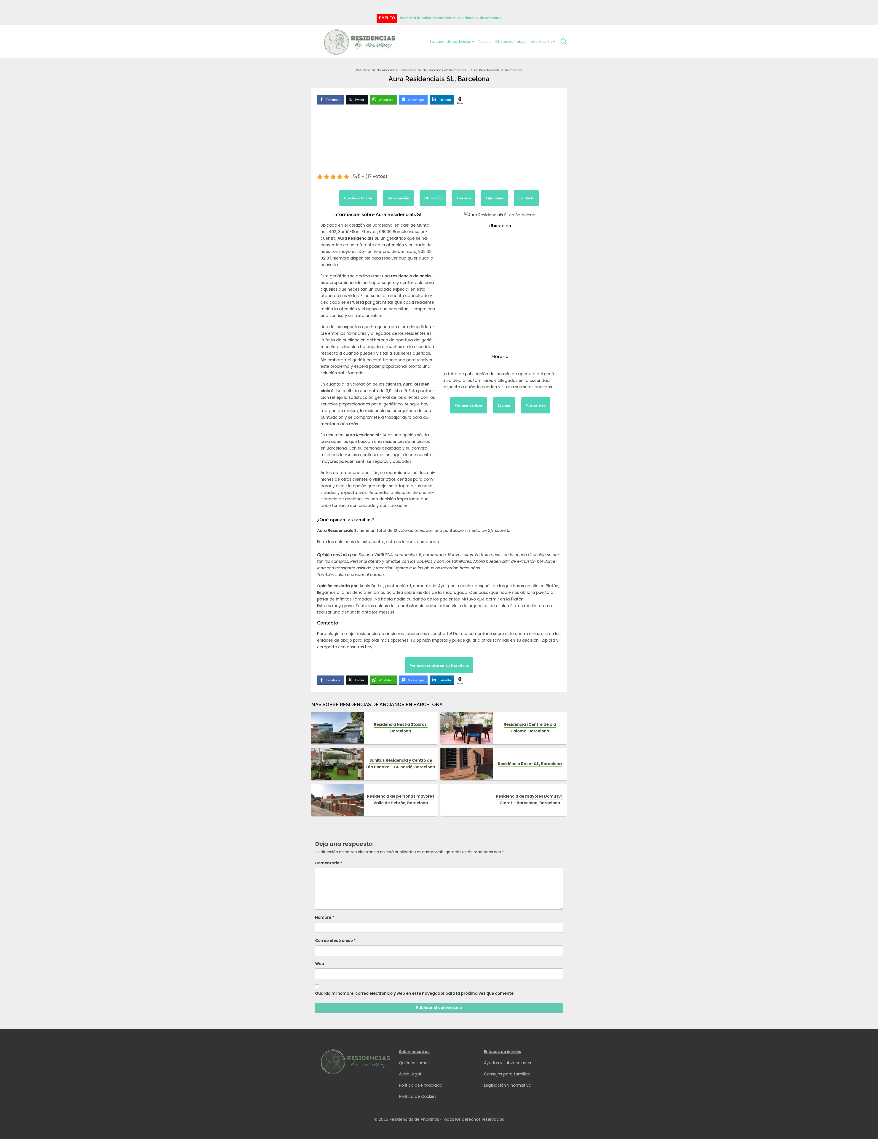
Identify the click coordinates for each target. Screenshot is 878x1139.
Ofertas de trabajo (511, 41)
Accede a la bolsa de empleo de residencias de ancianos (450, 18)
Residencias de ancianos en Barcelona (434, 70)
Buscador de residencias (450, 41)
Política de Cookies (417, 1096)
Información (398, 198)
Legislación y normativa (507, 1085)
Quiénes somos (414, 1063)
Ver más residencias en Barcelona (439, 665)
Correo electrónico (335, 940)
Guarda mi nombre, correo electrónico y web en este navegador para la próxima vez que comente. (414, 993)
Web (319, 963)
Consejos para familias (507, 1074)
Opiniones (494, 198)
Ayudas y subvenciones (507, 1063)
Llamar (504, 405)
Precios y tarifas (358, 198)
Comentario (328, 863)
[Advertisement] (439, 140)
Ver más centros (468, 405)
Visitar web (536, 405)
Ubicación (433, 198)
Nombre (324, 917)
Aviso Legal (410, 1074)
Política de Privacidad (420, 1085)
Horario (464, 198)
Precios (484, 41)
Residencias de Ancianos (376, 70)
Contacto (526, 198)
